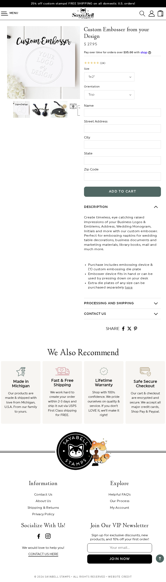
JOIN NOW (120, 559)
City (87, 137)
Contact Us (43, 494)
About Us (43, 501)
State (88, 153)
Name (89, 105)
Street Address (95, 121)
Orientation (92, 86)
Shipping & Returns (43, 507)
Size (86, 69)
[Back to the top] (160, 558)
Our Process (120, 501)
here (129, 287)
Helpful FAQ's (120, 494)
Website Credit (120, 577)
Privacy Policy (43, 514)
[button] (144, 13)
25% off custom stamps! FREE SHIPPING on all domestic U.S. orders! (83, 3)
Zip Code (91, 169)
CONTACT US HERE (43, 554)
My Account (119, 507)
